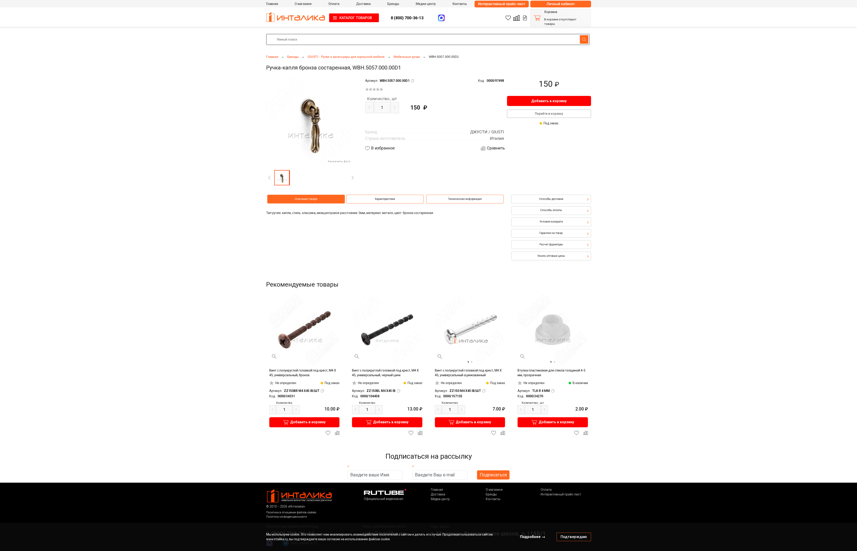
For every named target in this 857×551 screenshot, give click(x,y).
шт (382, 99)
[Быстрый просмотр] (274, 356)
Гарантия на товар (551, 233)
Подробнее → (532, 536)
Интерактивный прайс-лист (501, 4)
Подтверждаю (574, 536)
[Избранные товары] (508, 18)
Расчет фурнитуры (551, 244)
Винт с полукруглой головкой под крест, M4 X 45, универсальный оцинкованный (468, 373)
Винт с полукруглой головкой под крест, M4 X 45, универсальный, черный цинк (385, 373)
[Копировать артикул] (412, 80)
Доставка (438, 494)
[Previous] (269, 178)
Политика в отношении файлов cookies (291, 512)
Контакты (493, 499)
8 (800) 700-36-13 (407, 17)
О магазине (494, 489)
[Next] (353, 178)
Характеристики (385, 199)
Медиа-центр (440, 499)
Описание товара (306, 199)
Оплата (546, 489)
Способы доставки (551, 199)
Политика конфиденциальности (286, 516)
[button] (281, 177)
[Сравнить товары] (516, 18)
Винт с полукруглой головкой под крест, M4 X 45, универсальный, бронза (302, 373)
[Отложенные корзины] (525, 18)
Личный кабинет (560, 4)
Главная (437, 489)
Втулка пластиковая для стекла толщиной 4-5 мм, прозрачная (551, 373)
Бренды (491, 494)
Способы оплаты (551, 210)
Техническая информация (465, 199)
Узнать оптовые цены (551, 255)
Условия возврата (551, 221)
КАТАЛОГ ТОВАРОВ (355, 18)
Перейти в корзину (549, 113)
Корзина (550, 12)
